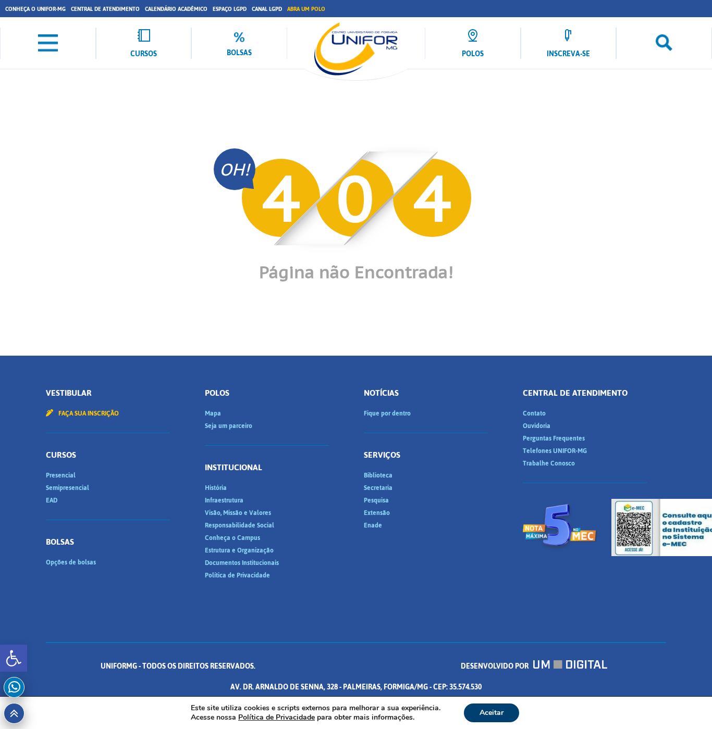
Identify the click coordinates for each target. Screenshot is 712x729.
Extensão (377, 513)
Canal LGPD (267, 9)
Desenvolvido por (495, 666)
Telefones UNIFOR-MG (555, 451)
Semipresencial (67, 488)
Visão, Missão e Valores (238, 513)
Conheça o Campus (232, 538)
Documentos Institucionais (242, 563)
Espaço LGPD (230, 9)
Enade (373, 525)
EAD (51, 500)
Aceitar (492, 713)
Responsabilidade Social (239, 525)
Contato (534, 413)
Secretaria (378, 488)
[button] (13, 658)
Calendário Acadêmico (176, 9)
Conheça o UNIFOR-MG (35, 9)
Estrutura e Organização (239, 550)
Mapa (213, 413)
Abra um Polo (306, 9)
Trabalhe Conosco (549, 463)
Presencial (61, 475)
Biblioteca (378, 475)
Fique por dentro (387, 413)
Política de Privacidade (237, 575)
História (216, 488)
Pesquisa (376, 500)
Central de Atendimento (105, 9)
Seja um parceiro (228, 426)
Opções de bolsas (71, 562)
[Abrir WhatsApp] (686, 703)
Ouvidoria (536, 426)
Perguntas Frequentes (554, 438)
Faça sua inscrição (88, 413)
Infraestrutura (224, 500)
